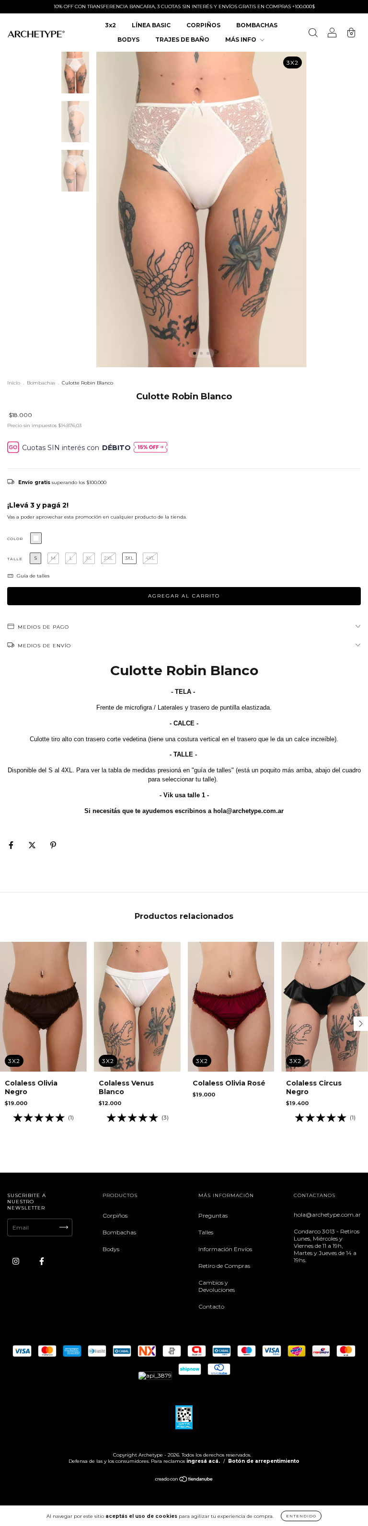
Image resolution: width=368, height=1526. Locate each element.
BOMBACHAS (256, 25)
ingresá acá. (203, 1461)
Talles (205, 1232)
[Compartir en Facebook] (11, 844)
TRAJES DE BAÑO (182, 39)
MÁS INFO (241, 39)
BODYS (128, 39)
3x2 (110, 25)
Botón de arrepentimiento (263, 1461)
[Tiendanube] (184, 1480)
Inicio (13, 383)
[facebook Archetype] (41, 1261)
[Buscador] (313, 33)
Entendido (301, 1516)
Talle (15, 558)
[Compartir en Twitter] (32, 844)
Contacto (211, 1306)
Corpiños (115, 1215)
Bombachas (41, 383)
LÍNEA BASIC (151, 25)
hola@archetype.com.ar (327, 1214)
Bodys (111, 1249)
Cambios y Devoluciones (216, 1286)
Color (15, 538)
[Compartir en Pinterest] (53, 844)
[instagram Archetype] (16, 1261)
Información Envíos (225, 1249)
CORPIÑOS (203, 25)
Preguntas (213, 1215)
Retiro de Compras (224, 1265)
